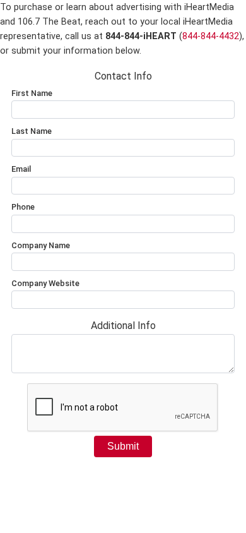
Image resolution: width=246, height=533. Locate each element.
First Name (31, 93)
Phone (23, 207)
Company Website (45, 283)
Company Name (40, 245)
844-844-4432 (210, 36)
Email (21, 169)
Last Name (31, 131)
